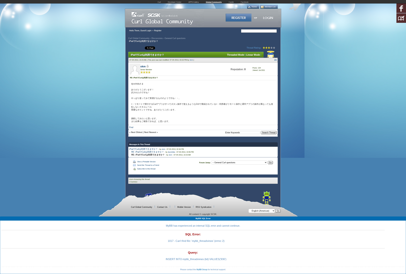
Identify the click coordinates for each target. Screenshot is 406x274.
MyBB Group (201, 269)
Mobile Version (184, 207)
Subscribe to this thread (146, 169)
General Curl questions (175, 38)
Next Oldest (136, 132)
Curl (159, 2)
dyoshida (171, 152)
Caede (231, 2)
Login (148, 31)
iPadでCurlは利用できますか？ (143, 149)
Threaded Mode (235, 54)
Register (157, 31)
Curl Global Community (139, 38)
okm (191, 60)
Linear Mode (253, 54)
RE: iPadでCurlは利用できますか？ (147, 152)
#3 (275, 60)
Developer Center (174, 2)
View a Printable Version (146, 162)
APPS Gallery (193, 2)
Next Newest (150, 132)
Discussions (157, 38)
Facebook (245, 2)
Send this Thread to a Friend (148, 165)
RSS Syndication (203, 207)
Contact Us (162, 207)
